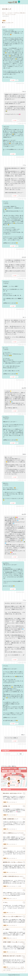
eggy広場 (12, 2)
